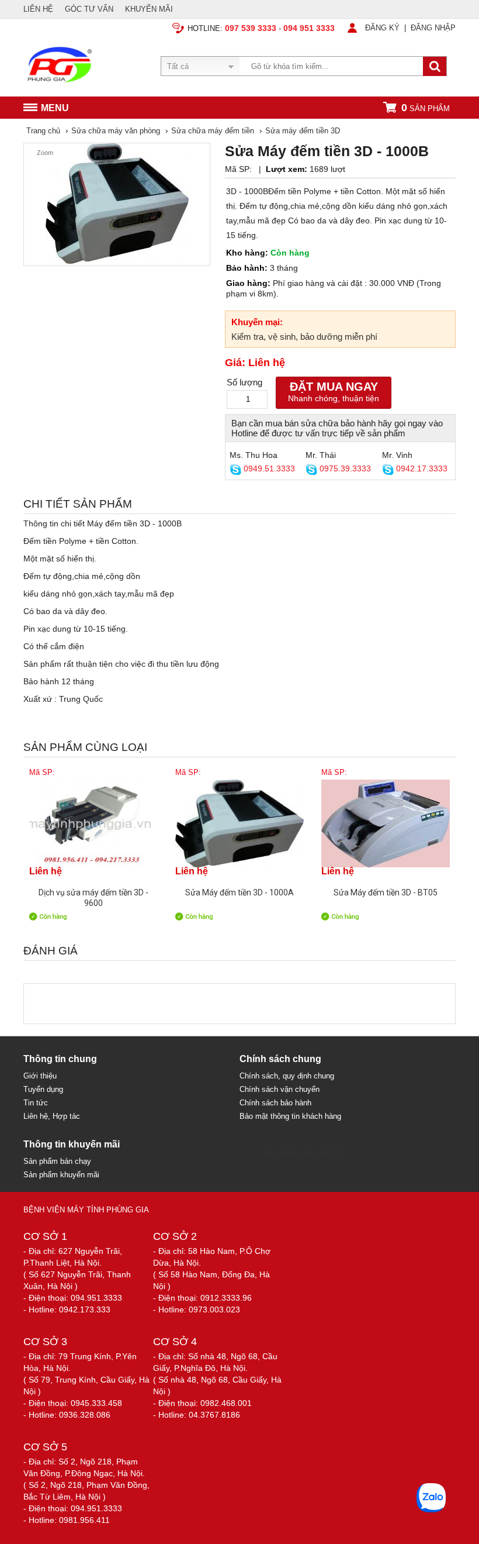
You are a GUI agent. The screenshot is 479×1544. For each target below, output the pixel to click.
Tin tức (35, 1102)
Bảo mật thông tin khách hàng (290, 1116)
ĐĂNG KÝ (382, 27)
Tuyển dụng (43, 1089)
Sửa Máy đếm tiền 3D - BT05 (386, 892)
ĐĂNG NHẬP (433, 27)
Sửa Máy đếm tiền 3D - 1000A (239, 892)
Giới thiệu (40, 1075)
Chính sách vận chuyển (279, 1089)
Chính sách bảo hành (275, 1102)
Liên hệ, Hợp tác (51, 1116)
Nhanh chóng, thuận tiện (333, 391)
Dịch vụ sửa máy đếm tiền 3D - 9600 (93, 897)
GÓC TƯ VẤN (89, 9)
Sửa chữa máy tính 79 (301, 1152)
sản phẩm (425, 107)
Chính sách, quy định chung (286, 1075)
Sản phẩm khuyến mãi (61, 1174)
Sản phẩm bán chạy (57, 1161)
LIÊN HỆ (38, 9)
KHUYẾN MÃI (149, 9)
